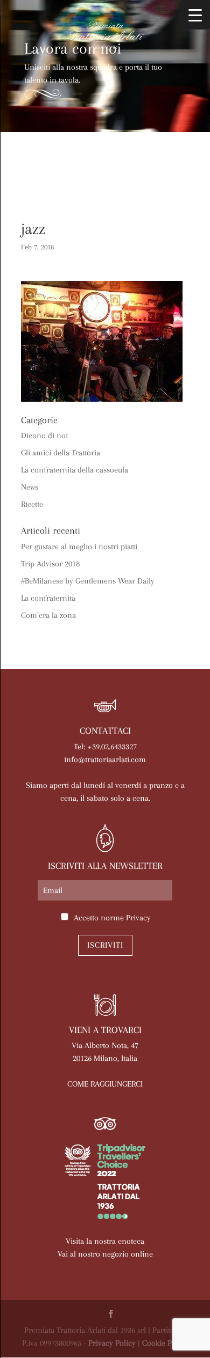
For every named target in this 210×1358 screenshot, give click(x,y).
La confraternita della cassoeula (74, 470)
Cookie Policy (165, 1343)
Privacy (138, 917)
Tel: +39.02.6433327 (105, 746)
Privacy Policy (112, 1343)
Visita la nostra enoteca (105, 1241)
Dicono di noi (44, 435)
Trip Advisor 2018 (50, 564)
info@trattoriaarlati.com (105, 759)
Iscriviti (105, 945)
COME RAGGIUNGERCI (105, 1084)
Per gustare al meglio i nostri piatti (79, 546)
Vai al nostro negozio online (105, 1254)
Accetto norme (112, 917)
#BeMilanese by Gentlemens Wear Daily (88, 581)
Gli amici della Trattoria (60, 452)
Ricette (32, 504)
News (29, 487)
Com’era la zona (48, 615)
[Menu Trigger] (195, 14)
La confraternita (48, 598)
